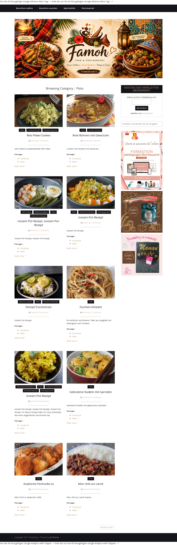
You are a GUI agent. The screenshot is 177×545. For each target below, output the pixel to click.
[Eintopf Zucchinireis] (39, 282)
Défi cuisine (26, 212)
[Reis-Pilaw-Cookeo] (39, 110)
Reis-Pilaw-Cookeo (38, 135)
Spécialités (70, 8)
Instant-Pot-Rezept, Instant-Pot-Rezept (39, 223)
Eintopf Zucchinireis (39, 307)
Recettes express (50, 130)
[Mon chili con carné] (91, 459)
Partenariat (88, 8)
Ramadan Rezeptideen (26, 387)
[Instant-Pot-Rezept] (91, 192)
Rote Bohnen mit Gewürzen (91, 135)
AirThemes (54, 537)
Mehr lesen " (20, 166)
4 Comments (95, 141)
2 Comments (43, 141)
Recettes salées (24, 8)
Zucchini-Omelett (91, 307)
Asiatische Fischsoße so (38, 484)
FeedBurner (147, 113)
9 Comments (43, 312)
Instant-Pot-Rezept (38, 216)
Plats (22, 130)
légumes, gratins (41, 212)
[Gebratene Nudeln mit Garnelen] (91, 367)
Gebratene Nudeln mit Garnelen (91, 392)
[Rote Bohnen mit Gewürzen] (91, 110)
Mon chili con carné (90, 484)
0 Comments (43, 489)
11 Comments (43, 230)
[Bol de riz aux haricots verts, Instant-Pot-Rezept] (39, 192)
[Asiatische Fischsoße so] (39, 459)
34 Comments (43, 401)
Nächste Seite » (107, 527)
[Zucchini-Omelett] (91, 282)
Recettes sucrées (48, 8)
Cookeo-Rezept (34, 130)
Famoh (34, 141)
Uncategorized (104, 212)
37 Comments (95, 312)
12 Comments (95, 397)
